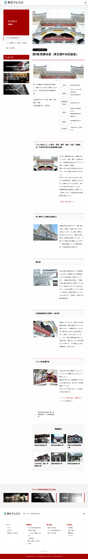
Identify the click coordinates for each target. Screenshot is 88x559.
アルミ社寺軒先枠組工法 (12, 38)
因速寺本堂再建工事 (41, 445)
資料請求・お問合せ (12, 533)
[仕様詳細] (71, 502)
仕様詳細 (31, 538)
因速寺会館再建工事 (73, 464)
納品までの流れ (52, 527)
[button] (35, 72)
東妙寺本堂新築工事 (57, 445)
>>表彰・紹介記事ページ (67, 202)
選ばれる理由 (32, 530)
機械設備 (70, 533)
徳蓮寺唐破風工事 (56, 464)
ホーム (9, 527)
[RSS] (84, 513)
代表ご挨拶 (71, 530)
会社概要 (70, 527)
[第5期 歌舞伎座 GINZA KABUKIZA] (16, 70)
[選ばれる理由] (15, 502)
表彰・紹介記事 (10, 48)
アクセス (70, 535)
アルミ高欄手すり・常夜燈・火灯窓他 (16, 43)
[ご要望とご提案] (43, 502)
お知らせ (9, 530)
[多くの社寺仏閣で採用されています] (16, 93)
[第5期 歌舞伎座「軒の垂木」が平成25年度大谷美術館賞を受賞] (16, 82)
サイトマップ (44, 551)
